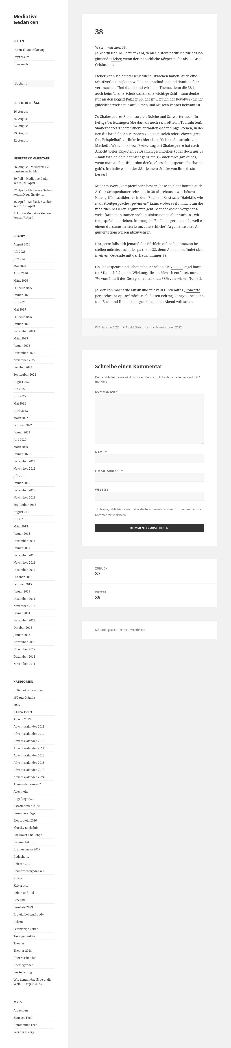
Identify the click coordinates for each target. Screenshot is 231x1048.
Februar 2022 (23, 425)
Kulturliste (21, 885)
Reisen (18, 922)
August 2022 (22, 382)
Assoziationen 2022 (27, 806)
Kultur (18, 878)
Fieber (116, 59)
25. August (21, 119)
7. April (28, 218)
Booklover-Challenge (28, 835)
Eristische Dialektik (179, 197)
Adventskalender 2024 (29, 777)
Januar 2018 (22, 534)
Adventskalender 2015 (29, 755)
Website (101, 490)
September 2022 (25, 375)
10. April (29, 206)
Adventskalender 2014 (29, 748)
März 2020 (21, 447)
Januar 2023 (22, 346)
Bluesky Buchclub (26, 828)
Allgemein (21, 792)
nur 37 (198, 151)
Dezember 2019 (24, 461)
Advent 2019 (22, 719)
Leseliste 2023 (23, 907)
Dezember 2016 (24, 555)
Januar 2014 (22, 613)
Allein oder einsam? (27, 784)
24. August (21, 126)
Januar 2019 (22, 483)
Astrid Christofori (137, 327)
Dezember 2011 (24, 656)
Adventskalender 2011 (29, 726)
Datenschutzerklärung (29, 50)
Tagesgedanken (24, 936)
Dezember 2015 (24, 570)
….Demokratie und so (28, 690)
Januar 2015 (22, 591)
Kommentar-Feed (26, 1025)
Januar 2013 (22, 635)
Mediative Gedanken (26, 19)
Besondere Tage (25, 813)
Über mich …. (23, 64)
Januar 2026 (22, 295)
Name (101, 452)
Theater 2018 (23, 951)
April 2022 (21, 411)
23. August (21, 133)
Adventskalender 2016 (29, 763)
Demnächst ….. (24, 842)
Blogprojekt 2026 (25, 820)
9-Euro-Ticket (23, 712)
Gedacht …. (21, 857)
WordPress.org (24, 1032)
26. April (29, 183)
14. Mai (33, 171)
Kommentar (106, 392)
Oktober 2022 (23, 367)
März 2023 (21, 338)
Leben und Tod (24, 893)
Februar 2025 (23, 317)
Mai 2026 (20, 266)
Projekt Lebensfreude (29, 914)
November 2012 (24, 649)
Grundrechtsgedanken (29, 871)
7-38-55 (177, 267)
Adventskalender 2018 (29, 770)
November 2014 (24, 606)
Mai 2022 (20, 403)
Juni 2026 (20, 259)
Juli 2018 (19, 519)
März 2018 (21, 526)
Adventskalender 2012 (29, 734)
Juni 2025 (20, 302)
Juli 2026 (19, 252)
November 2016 (24, 562)
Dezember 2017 (24, 541)
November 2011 (24, 664)
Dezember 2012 (24, 642)
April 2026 (21, 273)
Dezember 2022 (24, 353)
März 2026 (21, 281)
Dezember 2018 (24, 490)
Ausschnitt (182, 139)
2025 (17, 705)
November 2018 (24, 497)
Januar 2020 (22, 454)
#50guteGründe (24, 698)
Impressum (21, 57)
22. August (21, 140)
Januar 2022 (22, 432)
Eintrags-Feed (23, 1018)
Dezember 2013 (24, 620)
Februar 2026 (23, 288)
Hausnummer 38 (152, 255)
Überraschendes (25, 958)
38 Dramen (143, 151)
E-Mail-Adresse (109, 471)
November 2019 (24, 468)
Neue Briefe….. (33, 194)
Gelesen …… (22, 864)
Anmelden (21, 1010)
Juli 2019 (19, 476)
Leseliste (20, 900)
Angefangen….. (24, 799)
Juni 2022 (20, 396)
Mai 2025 (20, 309)
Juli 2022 (19, 389)
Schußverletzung (109, 82)
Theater (19, 943)
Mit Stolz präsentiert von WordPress (120, 630)
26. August (21, 112)
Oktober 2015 (23, 577)
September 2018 (25, 505)
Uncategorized (24, 965)
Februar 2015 (23, 584)
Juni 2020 (20, 440)
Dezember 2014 (24, 599)
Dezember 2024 (24, 331)
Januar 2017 (22, 548)
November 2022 (24, 360)
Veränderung (23, 972)
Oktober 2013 (23, 628)
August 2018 (22, 512)
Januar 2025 (22, 324)
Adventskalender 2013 (29, 741)
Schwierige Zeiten (26, 929)
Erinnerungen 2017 (27, 849)
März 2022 (21, 418)
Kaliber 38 (134, 99)
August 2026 (22, 244)
